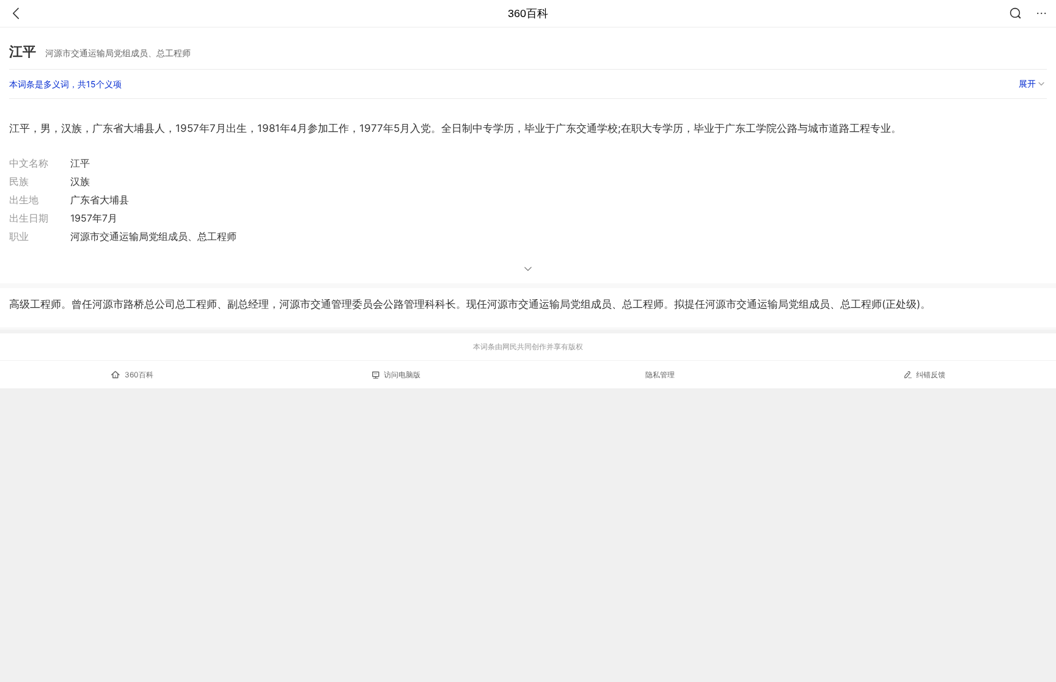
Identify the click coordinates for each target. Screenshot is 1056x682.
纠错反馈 (930, 374)
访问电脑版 (402, 374)
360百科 (528, 13)
